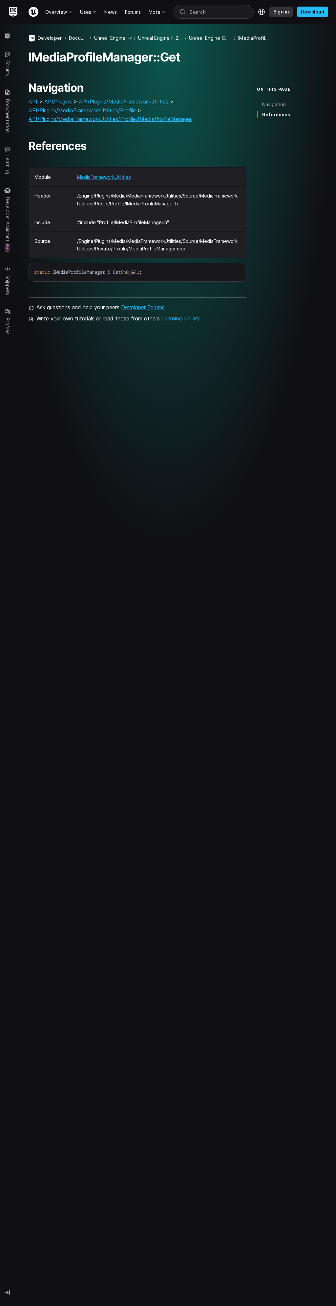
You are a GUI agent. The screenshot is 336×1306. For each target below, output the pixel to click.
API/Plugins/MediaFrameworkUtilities (123, 101)
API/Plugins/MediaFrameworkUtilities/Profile (82, 110)
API (33, 101)
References (276, 114)
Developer (50, 38)
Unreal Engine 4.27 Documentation (160, 38)
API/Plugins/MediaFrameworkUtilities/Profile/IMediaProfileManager (110, 119)
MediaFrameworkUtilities (104, 177)
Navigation (274, 104)
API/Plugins (58, 101)
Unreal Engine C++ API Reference (210, 38)
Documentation (78, 38)
